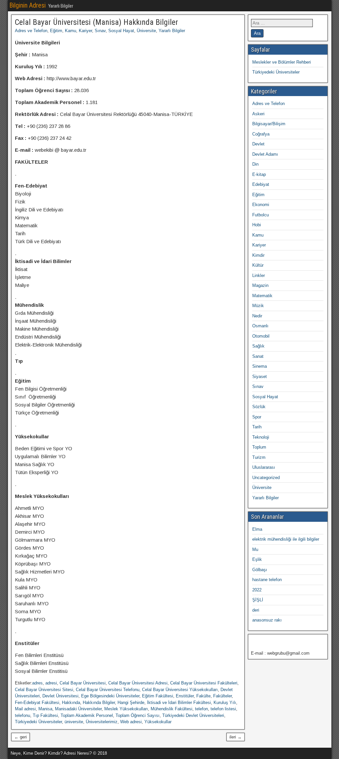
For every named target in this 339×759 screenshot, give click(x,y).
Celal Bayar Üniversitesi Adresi (138, 682)
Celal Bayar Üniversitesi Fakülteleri (203, 682)
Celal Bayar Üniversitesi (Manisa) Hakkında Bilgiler (96, 22)
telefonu (22, 715)
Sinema (259, 366)
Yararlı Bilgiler (172, 30)
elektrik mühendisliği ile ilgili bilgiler (285, 539)
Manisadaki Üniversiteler (78, 708)
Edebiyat (260, 184)
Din (255, 164)
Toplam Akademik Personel (87, 715)
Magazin (260, 285)
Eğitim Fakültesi (157, 695)
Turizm (259, 457)
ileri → (235, 736)
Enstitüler (185, 695)
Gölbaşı (259, 569)
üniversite (74, 721)
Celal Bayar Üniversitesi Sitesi (44, 689)
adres (37, 682)
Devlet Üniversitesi (60, 695)
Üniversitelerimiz (102, 721)
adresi (51, 682)
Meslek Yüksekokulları (126, 708)
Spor (256, 416)
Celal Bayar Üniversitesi (83, 682)
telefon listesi (223, 708)
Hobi (256, 224)
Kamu (70, 30)
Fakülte (203, 695)
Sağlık (258, 346)
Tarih (257, 426)
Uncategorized (266, 477)
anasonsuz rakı (267, 620)
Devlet (258, 143)
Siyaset (259, 376)
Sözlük (259, 406)
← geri (20, 736)
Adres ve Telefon (31, 30)
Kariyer (85, 30)
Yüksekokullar (157, 721)
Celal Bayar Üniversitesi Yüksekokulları (180, 689)
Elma (257, 529)
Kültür (258, 265)
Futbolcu (260, 214)
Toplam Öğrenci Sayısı (138, 715)
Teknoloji (260, 437)
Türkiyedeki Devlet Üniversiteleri (193, 715)
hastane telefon (267, 579)
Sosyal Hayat (121, 30)
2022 (257, 589)
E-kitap (259, 174)
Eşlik (257, 559)
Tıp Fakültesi (45, 715)
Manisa (45, 708)
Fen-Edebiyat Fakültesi (37, 702)
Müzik (258, 305)
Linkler (258, 275)
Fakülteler (222, 695)
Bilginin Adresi (27, 5)
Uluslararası (263, 467)
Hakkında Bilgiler (99, 702)
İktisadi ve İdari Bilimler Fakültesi (179, 702)
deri (255, 610)
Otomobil (260, 336)
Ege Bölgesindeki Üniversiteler (110, 695)
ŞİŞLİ (257, 599)
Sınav (100, 30)
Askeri (258, 113)
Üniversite (146, 30)
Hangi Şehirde (131, 702)
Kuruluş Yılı (225, 702)
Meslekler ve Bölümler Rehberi (281, 62)
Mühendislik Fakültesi (171, 708)
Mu (255, 549)
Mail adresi (25, 708)
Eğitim (56, 30)
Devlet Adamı (265, 154)
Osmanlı (260, 325)
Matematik (262, 295)
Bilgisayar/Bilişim (268, 123)
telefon (201, 708)
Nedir (257, 315)
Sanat (258, 356)
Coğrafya (260, 134)
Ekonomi (260, 204)
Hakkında (71, 702)
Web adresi (131, 721)
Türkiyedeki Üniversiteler (38, 721)
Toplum (259, 447)
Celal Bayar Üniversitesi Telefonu (107, 689)
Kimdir (258, 255)
